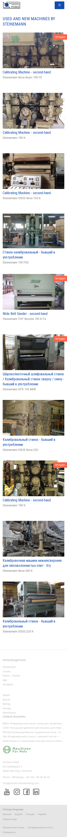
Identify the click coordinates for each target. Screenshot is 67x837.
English (18, 814)
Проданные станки (13, 827)
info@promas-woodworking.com (21, 783)
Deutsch (7, 814)
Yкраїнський (10, 819)
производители (14, 660)
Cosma (7, 671)
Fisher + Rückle (11, 675)
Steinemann (9, 712)
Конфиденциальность (40, 827)
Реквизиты (9, 832)
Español (42, 814)
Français (30, 814)
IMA (5, 680)
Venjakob (8, 684)
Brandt (6, 699)
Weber (6, 695)
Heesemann (9, 667)
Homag (7, 708)
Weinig (6, 704)
